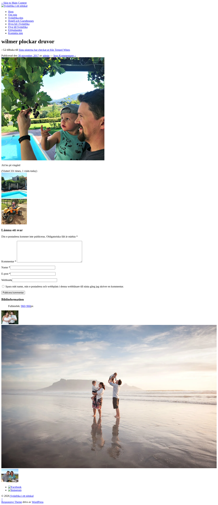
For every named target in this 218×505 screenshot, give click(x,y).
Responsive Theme (11, 502)
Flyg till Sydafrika (18, 27)
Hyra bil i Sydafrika (18, 23)
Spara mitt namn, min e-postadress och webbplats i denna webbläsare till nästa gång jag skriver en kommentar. (64, 286)
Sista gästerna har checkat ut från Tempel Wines (44, 49)
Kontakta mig (15, 33)
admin (46, 55)
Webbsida (6, 280)
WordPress (37, 502)
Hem (10, 11)
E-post (4, 273)
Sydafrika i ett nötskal (22, 495)
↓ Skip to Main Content (14, 2)
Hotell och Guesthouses (21, 20)
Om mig (12, 14)
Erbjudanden (15, 30)
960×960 (26, 306)
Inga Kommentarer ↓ (64, 55)
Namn (4, 267)
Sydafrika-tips (15, 17)
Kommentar (8, 261)
